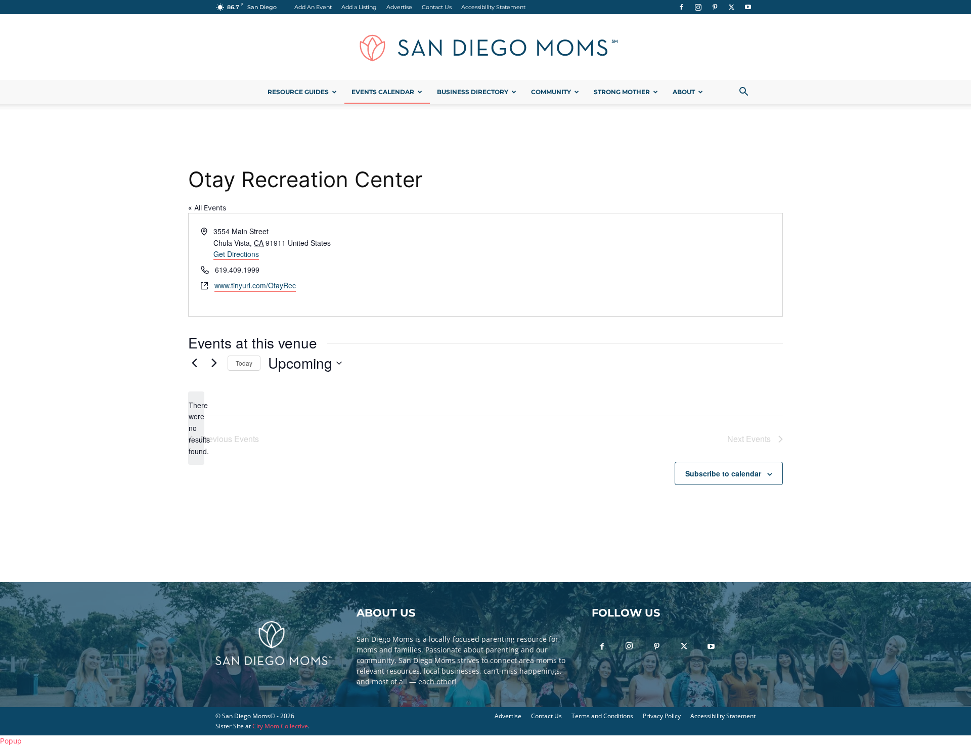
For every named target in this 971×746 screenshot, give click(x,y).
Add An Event (313, 7)
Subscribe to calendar (723, 473)
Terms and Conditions (602, 716)
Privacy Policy (662, 716)
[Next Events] (214, 363)
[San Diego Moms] (485, 47)
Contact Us (437, 7)
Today (244, 363)
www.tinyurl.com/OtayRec (255, 285)
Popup (11, 740)
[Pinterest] (714, 7)
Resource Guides (298, 92)
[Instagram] (697, 7)
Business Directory (472, 92)
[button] (743, 93)
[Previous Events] (194, 363)
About (684, 92)
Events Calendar (382, 92)
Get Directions (236, 254)
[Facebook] (681, 7)
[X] (731, 7)
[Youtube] (748, 7)
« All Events (207, 207)
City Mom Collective (280, 726)
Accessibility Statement (493, 7)
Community (551, 92)
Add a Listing (359, 7)
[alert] (196, 428)
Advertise (399, 7)
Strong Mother (622, 92)
